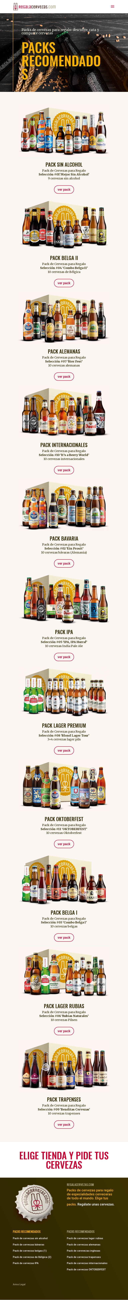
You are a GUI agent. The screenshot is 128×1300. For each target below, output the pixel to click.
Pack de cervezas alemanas (83, 1244)
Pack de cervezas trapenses (84, 1257)
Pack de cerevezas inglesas (83, 1250)
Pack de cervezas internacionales (87, 1263)
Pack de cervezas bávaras (28, 1244)
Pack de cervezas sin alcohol (30, 1238)
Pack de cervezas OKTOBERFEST (86, 1269)
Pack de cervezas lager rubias (85, 1238)
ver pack (64, 190)
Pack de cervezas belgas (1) (30, 1250)
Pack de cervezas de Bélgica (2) (32, 1257)
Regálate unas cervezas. (96, 1204)
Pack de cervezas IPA (25, 1263)
